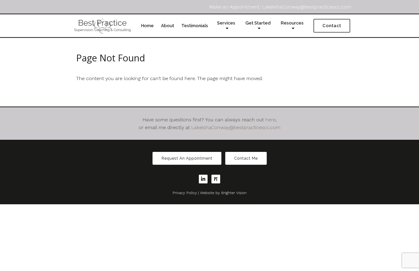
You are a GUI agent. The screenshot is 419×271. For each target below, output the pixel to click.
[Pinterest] (215, 179)
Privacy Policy (184, 192)
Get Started (258, 22)
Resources (292, 22)
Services (226, 22)
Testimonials (194, 25)
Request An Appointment (186, 158)
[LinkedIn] (203, 179)
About (167, 25)
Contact (331, 25)
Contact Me (246, 158)
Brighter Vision (234, 192)
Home (147, 25)
